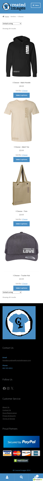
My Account (7, 477)
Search (21, 477)
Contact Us (7, 410)
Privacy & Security (9, 416)
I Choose (25, 90)
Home (7, 16)
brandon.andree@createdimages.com (17, 360)
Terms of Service (9, 419)
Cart (33, 475)
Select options (21, 95)
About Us (6, 407)
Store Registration (10, 413)
